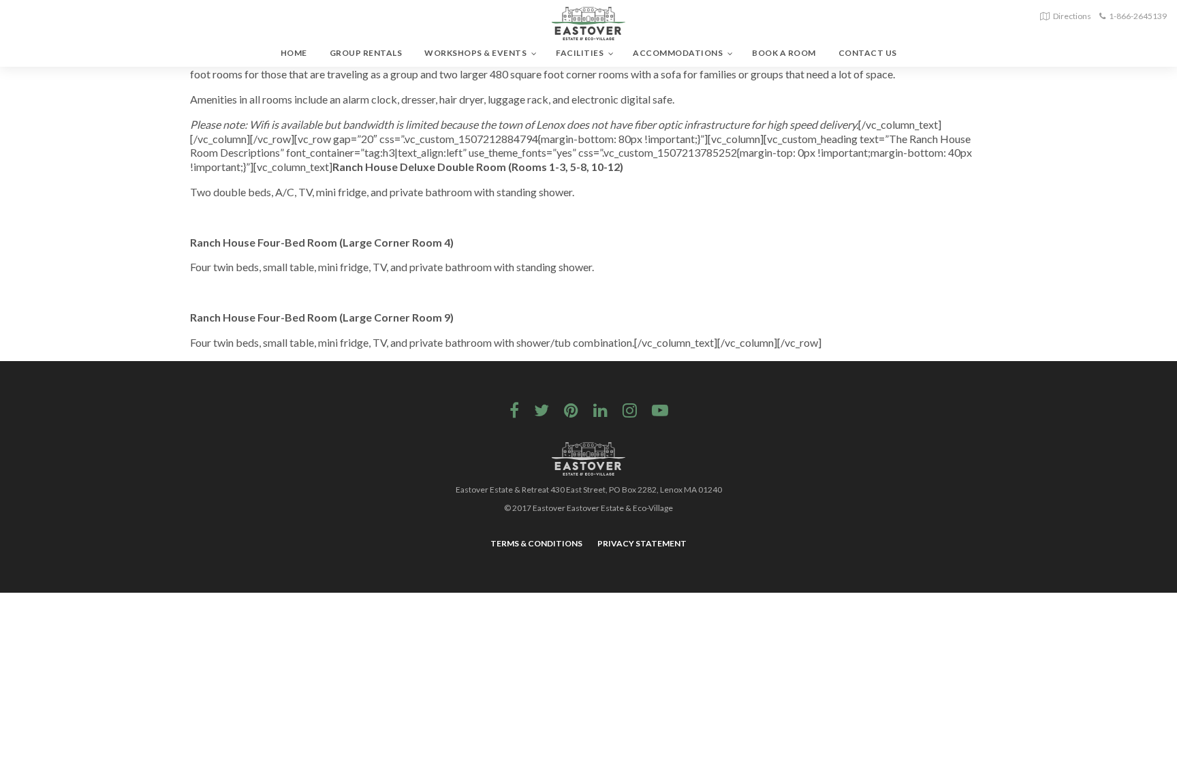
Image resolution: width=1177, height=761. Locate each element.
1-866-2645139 (1138, 16)
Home (294, 53)
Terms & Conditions (536, 543)
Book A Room (784, 53)
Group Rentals (366, 53)
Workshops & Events (475, 53)
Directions (1072, 16)
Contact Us (867, 53)
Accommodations (678, 53)
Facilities (579, 53)
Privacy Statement (642, 543)
